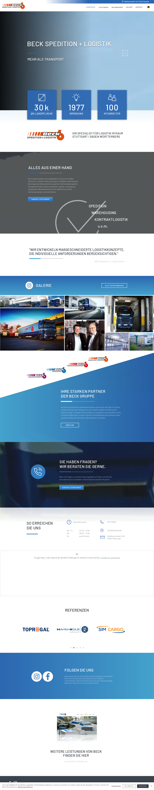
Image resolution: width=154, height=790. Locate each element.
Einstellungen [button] (116, 786)
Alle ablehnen (129, 786)
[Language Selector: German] (150, 7)
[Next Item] (150, 323)
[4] (80, 647)
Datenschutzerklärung (25, 787)
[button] (103, 7)
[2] (73, 647)
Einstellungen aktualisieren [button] (110, 557)
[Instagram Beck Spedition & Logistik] (36, 676)
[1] (70, 647)
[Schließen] (151, 786)
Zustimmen (143, 786)
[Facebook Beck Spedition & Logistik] (48, 676)
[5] (83, 647)
